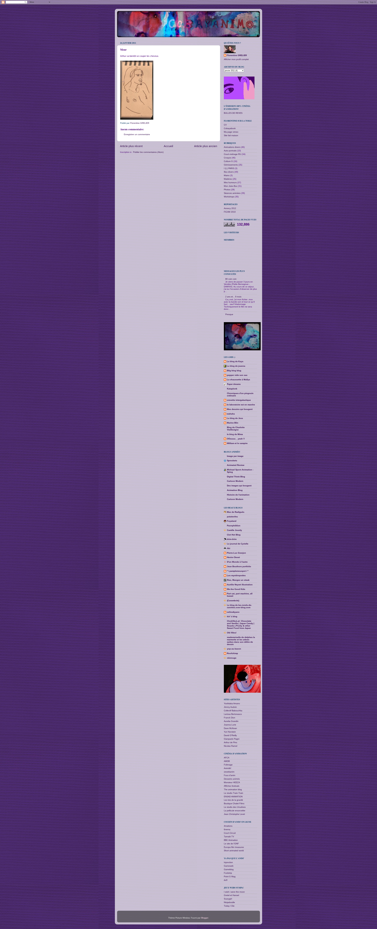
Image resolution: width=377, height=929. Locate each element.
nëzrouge (231, 658)
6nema (227, 829)
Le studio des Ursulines (235, 807)
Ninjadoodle (229, 902)
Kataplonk (232, 389)
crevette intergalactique (239, 400)
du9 (225, 880)
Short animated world (234, 850)
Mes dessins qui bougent (240, 409)
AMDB (227, 761)
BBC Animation (231, 840)
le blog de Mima (235, 434)
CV (225, 125)
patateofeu (232, 517)
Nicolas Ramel (230, 746)
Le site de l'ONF (231, 844)
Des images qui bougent (239, 486)
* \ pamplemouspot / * (237, 571)
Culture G (228, 161)
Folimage (228, 765)
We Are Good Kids (236, 589)
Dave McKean (230, 728)
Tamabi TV (229, 836)
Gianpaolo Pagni (231, 739)
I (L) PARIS (229, 168)
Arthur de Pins (230, 742)
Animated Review (235, 465)
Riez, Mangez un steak (238, 580)
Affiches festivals (231, 786)
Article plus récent (131, 146)
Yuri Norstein (230, 732)
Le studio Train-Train (233, 793)
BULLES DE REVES (233, 113)
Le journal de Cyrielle (237, 544)
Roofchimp (232, 653)
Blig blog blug (234, 371)
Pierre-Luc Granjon (236, 553)
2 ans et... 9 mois (233, 297)
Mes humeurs (230, 182)
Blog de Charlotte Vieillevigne (236, 428)
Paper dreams (234, 384)
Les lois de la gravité (233, 800)
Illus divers (229, 172)
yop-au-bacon (234, 649)
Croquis (227, 158)
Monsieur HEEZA (232, 782)
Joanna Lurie (230, 725)
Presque (229, 314)
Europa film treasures (234, 847)
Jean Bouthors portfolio (239, 566)
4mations (228, 826)
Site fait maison (231, 135)
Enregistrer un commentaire (137, 134)
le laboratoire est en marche (241, 405)
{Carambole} (233, 600)
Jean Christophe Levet (234, 814)
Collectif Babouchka (233, 711)
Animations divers (232, 147)
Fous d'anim (229, 775)
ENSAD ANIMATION (233, 797)
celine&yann (233, 612)
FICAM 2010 (230, 212)
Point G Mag (229, 876)
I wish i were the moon (234, 892)
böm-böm (232, 539)
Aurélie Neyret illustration (240, 585)
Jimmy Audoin (230, 707)
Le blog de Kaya (235, 361)
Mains (226, 175)
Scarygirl (228, 899)
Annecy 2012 (230, 208)
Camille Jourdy (234, 530)
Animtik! (227, 768)
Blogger (204, 918)
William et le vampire (237, 443)
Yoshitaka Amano (232, 703)
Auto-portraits (230, 151)
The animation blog (233, 789)
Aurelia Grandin (231, 721)
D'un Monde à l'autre (237, 562)
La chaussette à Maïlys (238, 380)
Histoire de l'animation (238, 495)
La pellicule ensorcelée (234, 811)
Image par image (235, 456)
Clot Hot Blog (233, 535)
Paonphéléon (233, 526)
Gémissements (231, 165)
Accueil (168, 146)
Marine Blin (232, 423)
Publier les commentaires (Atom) (148, 152)
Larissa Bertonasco (233, 714)
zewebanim (229, 772)
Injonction (228, 862)
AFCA (226, 758)
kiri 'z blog (232, 616)
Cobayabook (230, 128)
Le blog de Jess (235, 418)
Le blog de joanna (236, 366)
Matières (228, 179)
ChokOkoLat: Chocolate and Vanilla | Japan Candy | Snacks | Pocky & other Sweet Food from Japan (240, 624)
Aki (228, 548)
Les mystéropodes (236, 575)
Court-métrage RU (232, 154)
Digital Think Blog (236, 477)
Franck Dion (229, 718)
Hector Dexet (233, 557)
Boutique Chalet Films (234, 803)
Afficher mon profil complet (236, 59)
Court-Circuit (230, 833)
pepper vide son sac (237, 375)
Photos (227, 190)
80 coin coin (231, 279)
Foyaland (231, 521)
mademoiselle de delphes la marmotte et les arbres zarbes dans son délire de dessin (241, 640)
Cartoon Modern (235, 481)
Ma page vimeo (231, 132)
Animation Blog (235, 490)
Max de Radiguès (235, 512)
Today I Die (229, 906)
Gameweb (228, 866)
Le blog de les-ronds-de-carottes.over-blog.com (239, 606)
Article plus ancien (205, 146)
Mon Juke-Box (230, 186)
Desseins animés (232, 779)
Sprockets (232, 460)
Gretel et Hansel (231, 895)
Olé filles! (232, 633)
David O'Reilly (230, 735)
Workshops (229, 197)
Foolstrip (228, 873)
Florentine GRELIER (237, 55)
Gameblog (229, 869)
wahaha (231, 414)
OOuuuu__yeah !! (236, 439)
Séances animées (232, 193)
